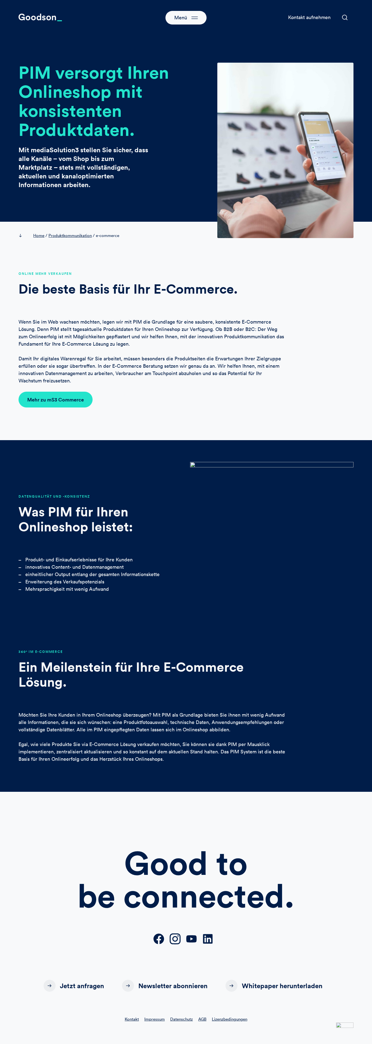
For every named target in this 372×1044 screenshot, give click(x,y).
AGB (202, 1019)
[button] (344, 17)
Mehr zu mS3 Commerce (55, 399)
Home (38, 235)
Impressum (154, 1019)
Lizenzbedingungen (229, 1019)
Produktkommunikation (70, 235)
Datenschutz (181, 1019)
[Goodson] (40, 17)
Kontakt (132, 1019)
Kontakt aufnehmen (309, 17)
